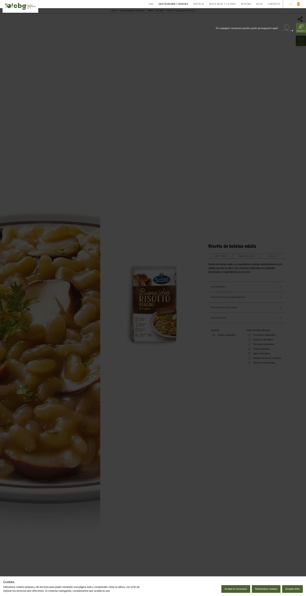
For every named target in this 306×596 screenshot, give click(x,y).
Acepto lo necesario (236, 589)
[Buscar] (291, 4)
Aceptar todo (292, 589)
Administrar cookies (266, 589)
